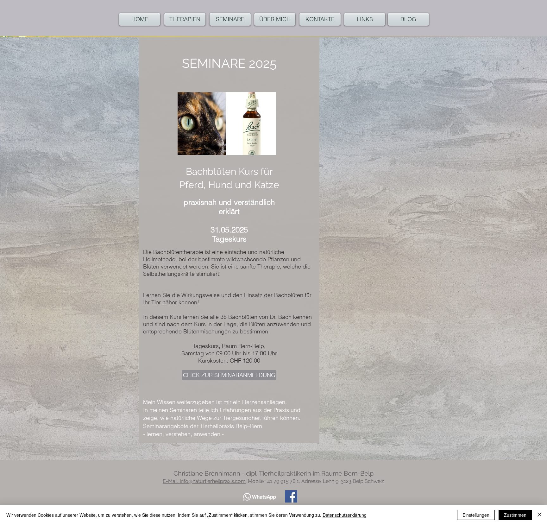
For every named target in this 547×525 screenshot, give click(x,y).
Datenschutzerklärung (345, 515)
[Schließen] (539, 515)
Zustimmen (515, 515)
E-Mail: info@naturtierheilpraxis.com (204, 481)
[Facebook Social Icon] (291, 496)
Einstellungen (475, 515)
